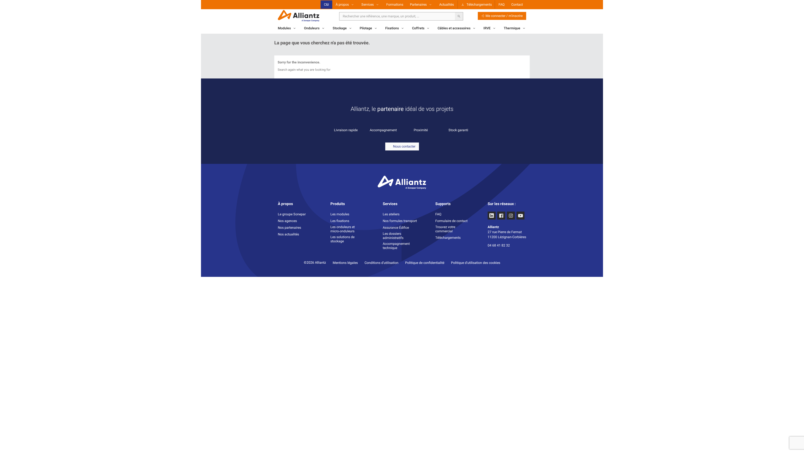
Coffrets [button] (418, 28)
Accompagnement (383, 130)
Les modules (339, 214)
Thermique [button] (512, 28)
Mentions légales (345, 263)
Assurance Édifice (396, 228)
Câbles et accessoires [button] (454, 28)
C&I (326, 4)
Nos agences (287, 221)
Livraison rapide (346, 130)
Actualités (446, 4)
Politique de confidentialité (424, 263)
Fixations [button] (392, 28)
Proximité (421, 130)
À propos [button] (342, 4)
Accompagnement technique (396, 246)
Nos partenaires (289, 228)
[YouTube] (520, 216)
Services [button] (367, 4)
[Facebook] (501, 216)
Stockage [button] (340, 28)
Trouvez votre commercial (445, 229)
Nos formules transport (400, 221)
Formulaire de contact (451, 221)
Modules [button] (284, 28)
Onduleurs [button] (312, 28)
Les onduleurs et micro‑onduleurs (342, 229)
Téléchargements (479, 4)
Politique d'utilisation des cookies (475, 263)
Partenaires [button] (418, 4)
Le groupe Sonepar (292, 214)
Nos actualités (288, 234)
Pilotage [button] (366, 28)
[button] (402, 146)
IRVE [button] (487, 28)
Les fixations (339, 221)
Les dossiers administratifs (393, 236)
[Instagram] (511, 216)
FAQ (502, 4)
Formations (394, 4)
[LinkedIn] (492, 216)
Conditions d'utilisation (381, 263)
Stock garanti (458, 130)
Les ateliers (391, 214)
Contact (517, 4)
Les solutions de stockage (342, 239)
